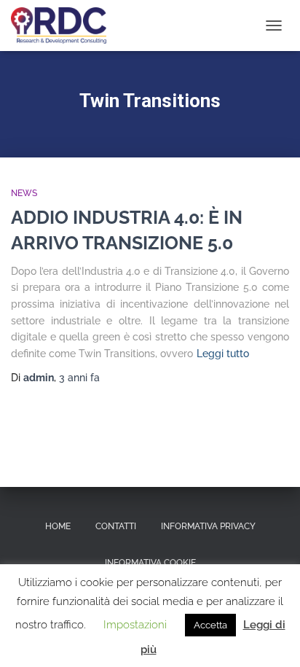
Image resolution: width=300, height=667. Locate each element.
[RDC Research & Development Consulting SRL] (64, 25)
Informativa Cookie (150, 563)
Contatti (115, 526)
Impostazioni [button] (135, 624)
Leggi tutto (223, 353)
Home (58, 526)
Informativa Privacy (208, 526)
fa (79, 377)
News (24, 193)
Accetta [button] (210, 625)
